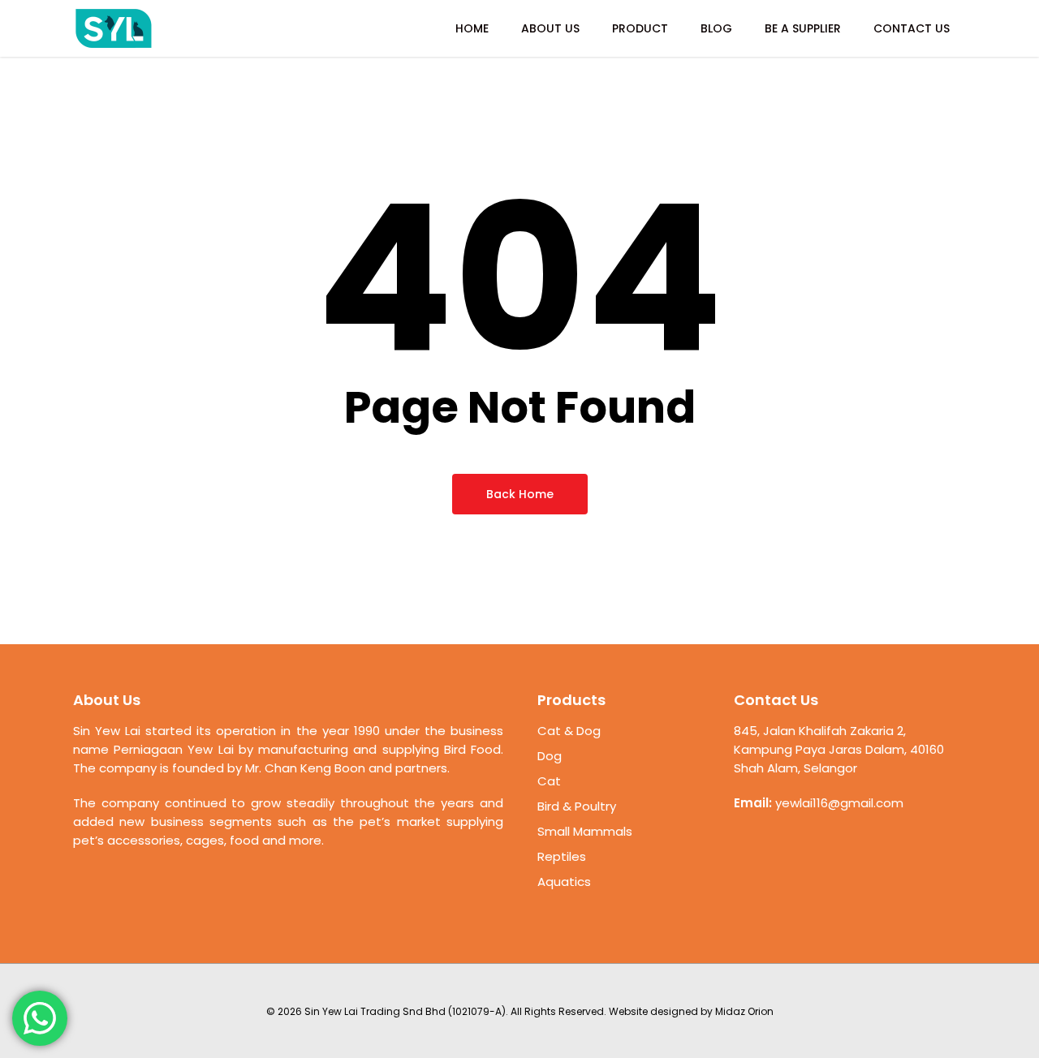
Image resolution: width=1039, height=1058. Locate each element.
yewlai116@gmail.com (839, 802)
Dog (549, 755)
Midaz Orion (744, 1011)
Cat (549, 780)
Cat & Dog (569, 730)
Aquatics (564, 881)
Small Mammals (584, 831)
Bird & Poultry (576, 806)
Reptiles (561, 856)
